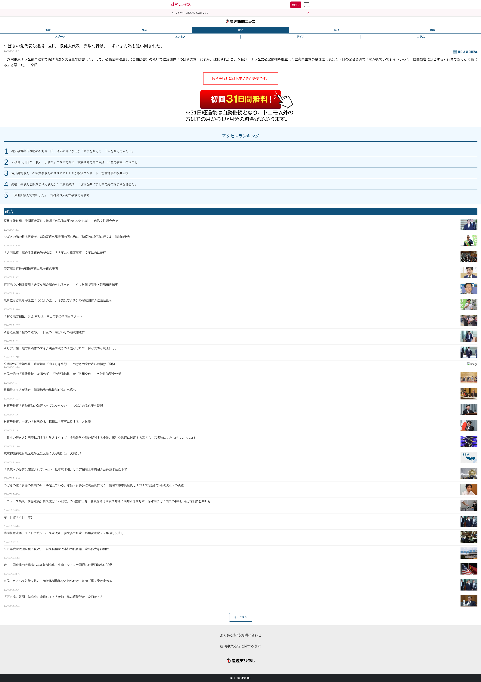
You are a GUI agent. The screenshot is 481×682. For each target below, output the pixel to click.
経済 (336, 30)
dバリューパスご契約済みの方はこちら (190, 12)
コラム (421, 36)
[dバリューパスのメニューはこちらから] (306, 5)
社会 (144, 30)
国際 (433, 30)
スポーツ (60, 36)
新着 (48, 30)
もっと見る (240, 617)
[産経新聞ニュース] (240, 22)
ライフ (301, 36)
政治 (240, 30)
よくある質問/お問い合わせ (240, 635)
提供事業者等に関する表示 (240, 646)
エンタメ (180, 36)
